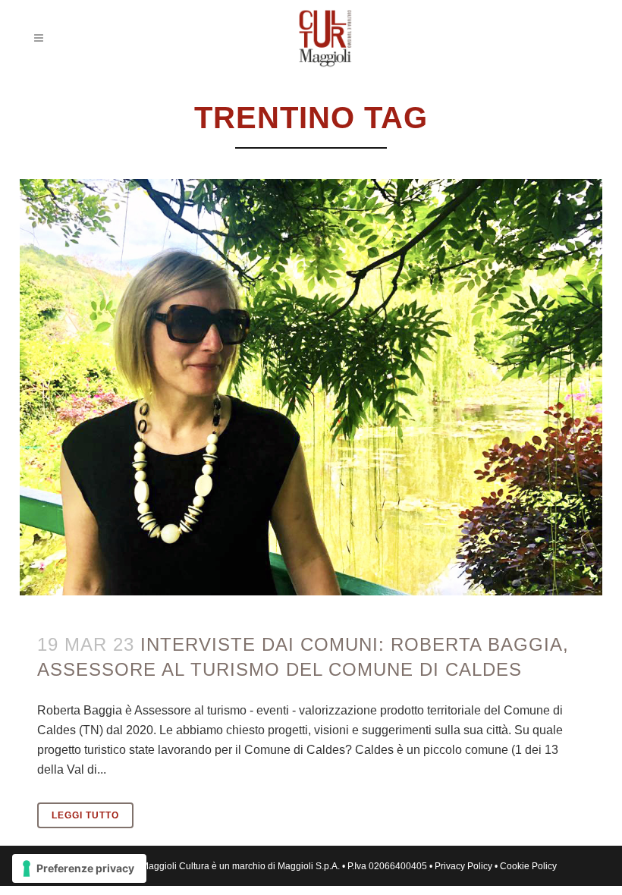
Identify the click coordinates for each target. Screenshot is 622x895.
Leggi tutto (85, 815)
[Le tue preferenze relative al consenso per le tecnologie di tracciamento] (79, 868)
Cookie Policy (528, 866)
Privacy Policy (463, 866)
